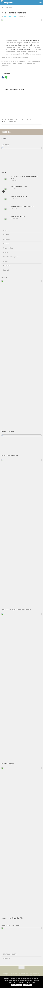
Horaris (5, 230)
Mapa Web (6, 270)
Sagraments (6, 239)
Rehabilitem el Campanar (18, 216)
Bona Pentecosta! (26, 119)
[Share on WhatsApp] (6, 77)
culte (3, 7)
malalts (9, 7)
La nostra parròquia (8, 431)
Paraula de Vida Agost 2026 (19, 186)
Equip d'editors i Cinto (9, 16)
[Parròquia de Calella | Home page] (9, 2)
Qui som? (6, 235)
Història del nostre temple (10, 455)
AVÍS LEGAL (6, 958)
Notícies (5, 261)
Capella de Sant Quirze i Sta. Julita (12, 918)
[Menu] (40, 2)
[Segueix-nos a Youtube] (40, 132)
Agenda (5, 252)
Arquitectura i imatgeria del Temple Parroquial (16, 610)
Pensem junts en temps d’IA (19, 196)
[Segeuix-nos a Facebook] (37, 132)
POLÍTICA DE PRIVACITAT (10, 954)
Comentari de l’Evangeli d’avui (11, 257)
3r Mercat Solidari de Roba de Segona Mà (22, 206)
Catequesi (6, 243)
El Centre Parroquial (8, 764)
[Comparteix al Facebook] (3, 77)
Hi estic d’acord (16, 985)
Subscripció (6, 265)
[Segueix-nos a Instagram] (34, 132)
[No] (41, 982)
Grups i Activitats (8, 248)
